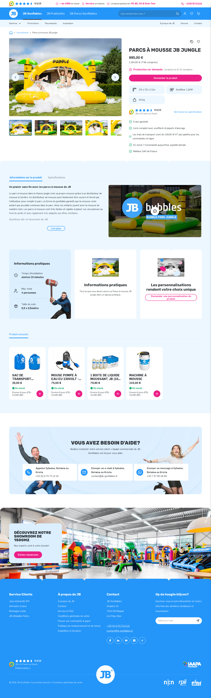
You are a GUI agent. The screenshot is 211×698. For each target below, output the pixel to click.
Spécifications (56, 177)
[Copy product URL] (191, 41)
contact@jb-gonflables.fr (120, 630)
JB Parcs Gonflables (83, 13)
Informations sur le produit (26, 177)
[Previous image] (15, 77)
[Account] (184, 13)
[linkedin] (118, 640)
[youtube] (126, 640)
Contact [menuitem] (198, 23)
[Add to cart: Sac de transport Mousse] (39, 393)
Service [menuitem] (184, 23)
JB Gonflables (32, 13)
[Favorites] (191, 13)
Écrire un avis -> (23, 668)
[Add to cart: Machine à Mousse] (157, 393)
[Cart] (198, 13)
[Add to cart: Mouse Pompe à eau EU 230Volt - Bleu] (79, 393)
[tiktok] (142, 640)
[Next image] (115, 77)
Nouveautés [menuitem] (51, 23)
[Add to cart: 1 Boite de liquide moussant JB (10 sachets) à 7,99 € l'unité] (117, 393)
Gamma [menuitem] (13, 23)
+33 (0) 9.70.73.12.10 (118, 625)
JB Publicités (56, 13)
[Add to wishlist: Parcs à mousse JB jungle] (198, 41)
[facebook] (110, 640)
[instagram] (134, 640)
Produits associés (18, 334)
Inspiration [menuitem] (68, 23)
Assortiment (23, 32)
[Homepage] (13, 13)
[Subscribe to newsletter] (198, 620)
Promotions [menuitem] (33, 23)
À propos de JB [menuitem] (167, 23)
